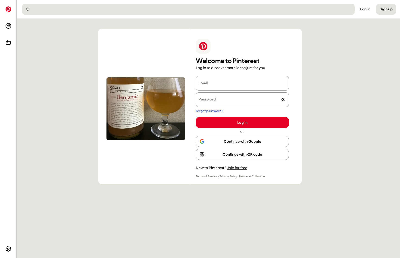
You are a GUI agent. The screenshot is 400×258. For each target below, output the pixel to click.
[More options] (8, 248)
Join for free (237, 168)
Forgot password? (209, 111)
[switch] (283, 99)
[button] (242, 154)
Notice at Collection (252, 176)
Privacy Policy (228, 176)
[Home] (8, 9)
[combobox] (190, 9)
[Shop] (8, 42)
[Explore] (8, 25)
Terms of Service (206, 176)
